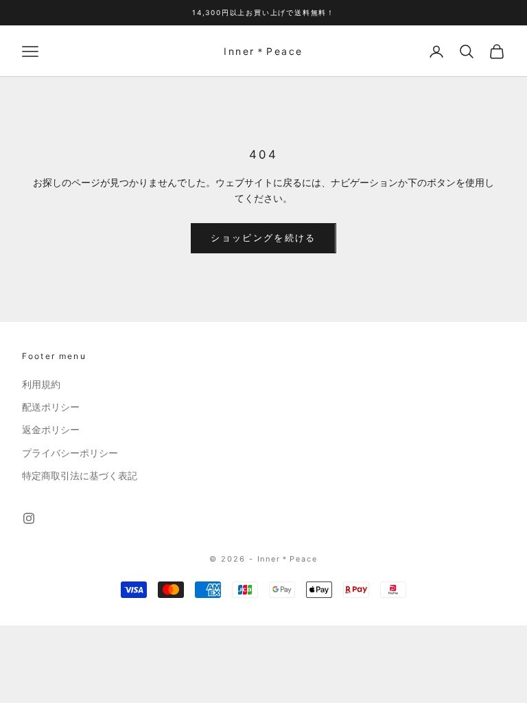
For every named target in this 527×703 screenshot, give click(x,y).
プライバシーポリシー (70, 453)
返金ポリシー (51, 430)
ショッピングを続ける (263, 237)
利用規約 (41, 384)
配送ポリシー (51, 407)
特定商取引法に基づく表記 (79, 476)
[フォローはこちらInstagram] (29, 518)
